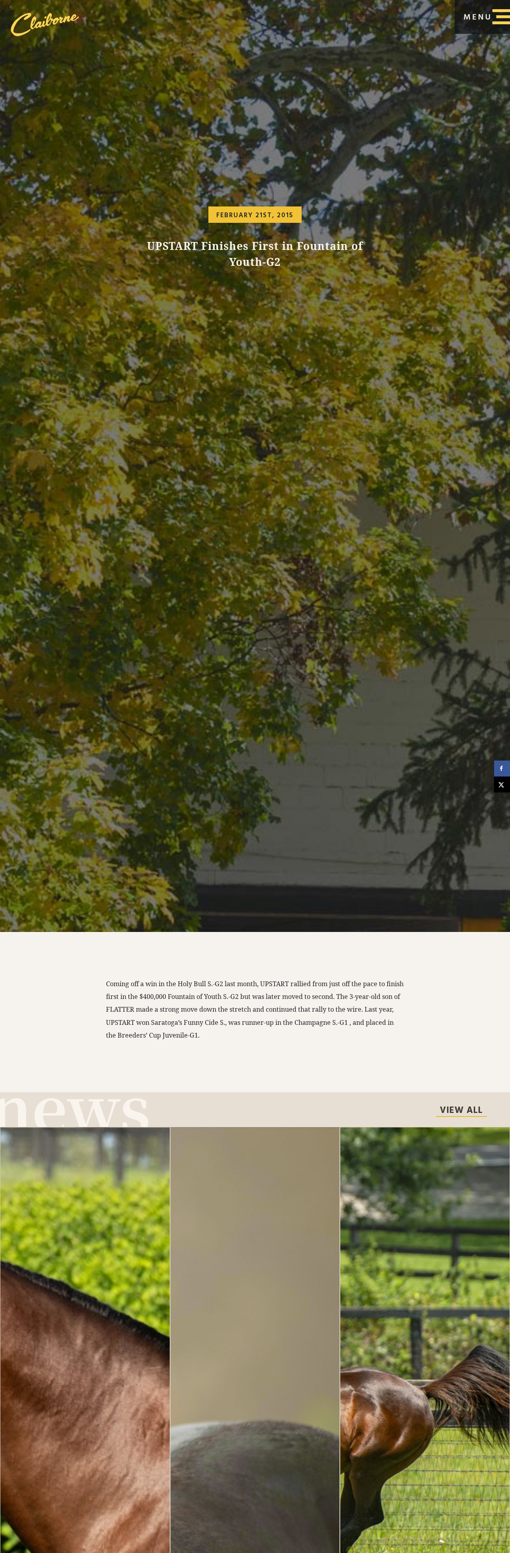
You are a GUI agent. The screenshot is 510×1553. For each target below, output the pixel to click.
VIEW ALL (461, 1111)
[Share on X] (502, 784)
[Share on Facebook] (502, 768)
